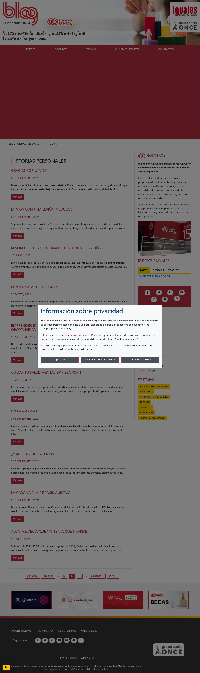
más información (80, 335)
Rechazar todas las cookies (100, 360)
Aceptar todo (59, 360)
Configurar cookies (140, 360)
